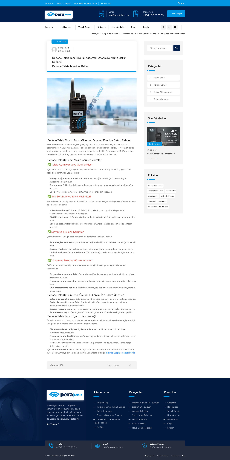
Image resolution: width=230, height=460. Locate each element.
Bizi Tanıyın (52, 424)
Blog (133, 27)
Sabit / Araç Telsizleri (142, 415)
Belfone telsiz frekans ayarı (158, 206)
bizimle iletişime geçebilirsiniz (120, 352)
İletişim (146, 27)
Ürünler (101, 27)
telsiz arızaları (171, 191)
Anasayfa (49, 27)
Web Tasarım (149, 456)
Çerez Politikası (162, 456)
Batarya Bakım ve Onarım (109, 415)
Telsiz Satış (159, 77)
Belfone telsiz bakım (155, 191)
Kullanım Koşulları (178, 456)
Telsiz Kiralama (160, 99)
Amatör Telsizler (140, 411)
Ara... (183, 3)
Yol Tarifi (103, 3)
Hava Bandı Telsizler (142, 427)
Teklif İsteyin (176, 13)
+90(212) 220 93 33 (153, 15)
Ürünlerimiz (172, 419)
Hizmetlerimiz (118, 27)
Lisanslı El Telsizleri (141, 406)
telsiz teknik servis (167, 196)
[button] (149, 158)
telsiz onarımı (153, 196)
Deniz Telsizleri (139, 419)
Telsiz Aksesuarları (162, 92)
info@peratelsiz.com (119, 15)
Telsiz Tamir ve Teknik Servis (111, 406)
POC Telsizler (138, 423)
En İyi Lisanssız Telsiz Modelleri (161, 153)
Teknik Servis (84, 27)
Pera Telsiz (55, 455)
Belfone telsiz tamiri (155, 185)
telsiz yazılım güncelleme (157, 201)
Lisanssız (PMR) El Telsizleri (145, 402)
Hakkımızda (66, 27)
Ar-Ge (100, 427)
